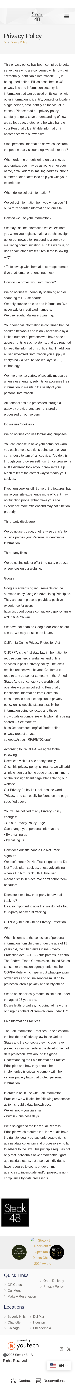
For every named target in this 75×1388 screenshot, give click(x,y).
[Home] (5, 42)
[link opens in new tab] (43, 1252)
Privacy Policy (18, 42)
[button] (67, 16)
